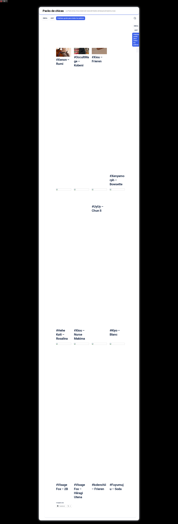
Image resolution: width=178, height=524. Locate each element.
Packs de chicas (53, 11)
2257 (52, 18)
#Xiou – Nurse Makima (79, 334)
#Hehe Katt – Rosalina (62, 334)
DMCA (45, 18)
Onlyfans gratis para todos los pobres (70, 18)
